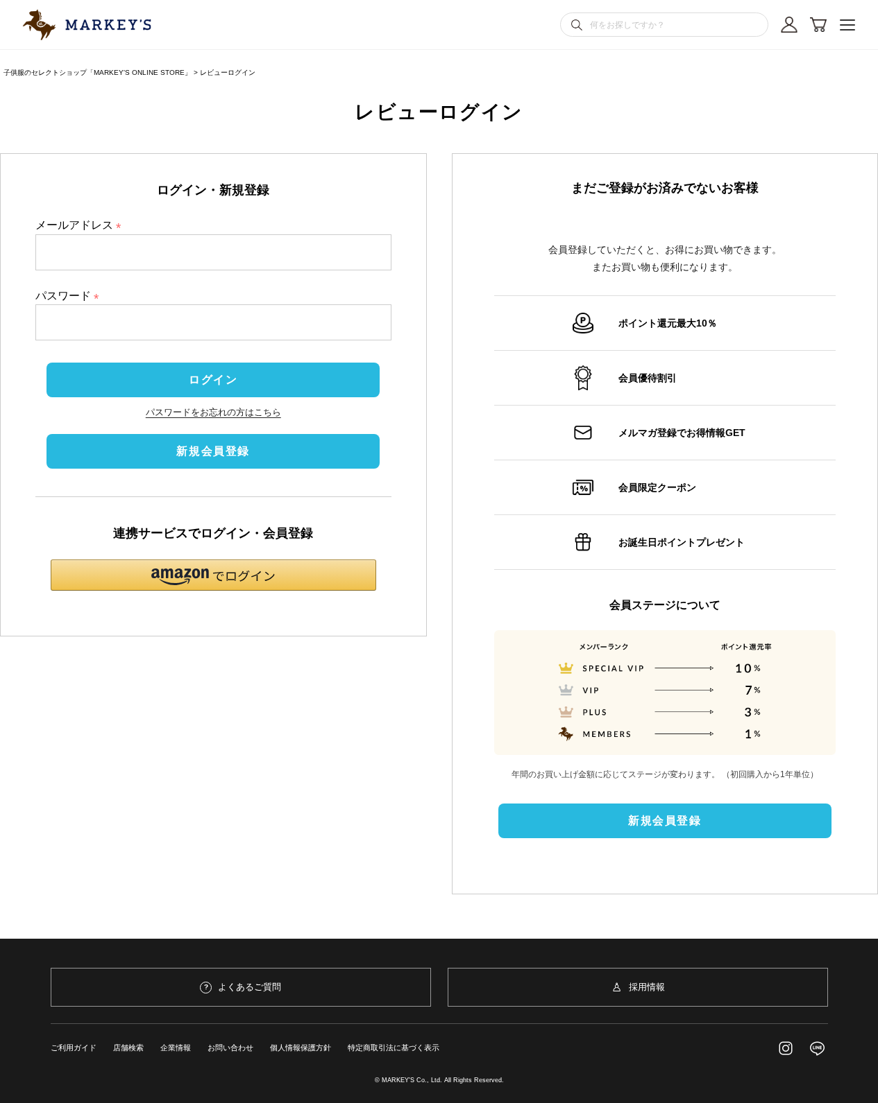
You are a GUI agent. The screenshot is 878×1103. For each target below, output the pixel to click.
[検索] (577, 25)
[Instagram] (785, 1048)
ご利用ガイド (73, 1047)
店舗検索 (128, 1047)
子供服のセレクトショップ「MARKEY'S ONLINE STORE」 (97, 72)
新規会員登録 (213, 451)
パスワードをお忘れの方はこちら (213, 412)
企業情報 (175, 1047)
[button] (213, 575)
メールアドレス (81, 225)
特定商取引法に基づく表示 (393, 1047)
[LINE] (817, 1048)
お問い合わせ (230, 1047)
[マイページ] (789, 25)
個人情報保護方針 (300, 1047)
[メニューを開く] (847, 25)
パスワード (70, 296)
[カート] (818, 25)
